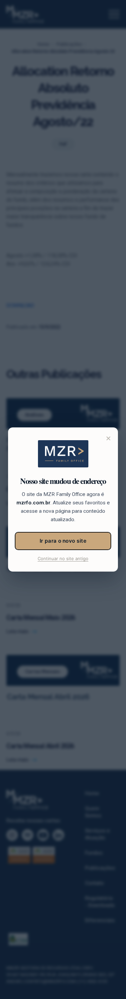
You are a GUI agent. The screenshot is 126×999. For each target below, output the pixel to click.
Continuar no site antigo (63, 558)
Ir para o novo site (63, 541)
